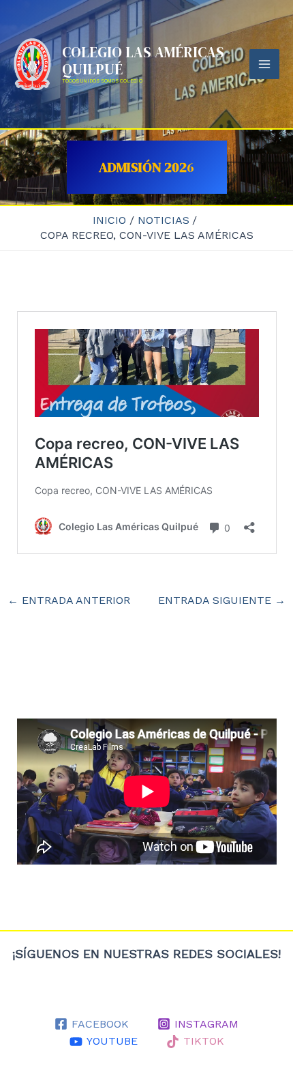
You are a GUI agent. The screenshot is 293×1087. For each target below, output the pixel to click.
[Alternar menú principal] (264, 64)
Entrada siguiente (222, 600)
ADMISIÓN (131, 167)
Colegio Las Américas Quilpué (143, 60)
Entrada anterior (68, 600)
